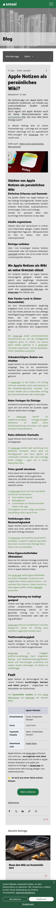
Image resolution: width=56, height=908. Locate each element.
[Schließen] (52, 884)
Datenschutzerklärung (25, 892)
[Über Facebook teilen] (9, 811)
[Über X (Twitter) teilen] (16, 811)
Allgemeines (13, 802)
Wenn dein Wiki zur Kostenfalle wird (26, 866)
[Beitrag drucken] (36, 811)
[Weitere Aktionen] (46, 70)
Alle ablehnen (15, 899)
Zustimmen (41, 899)
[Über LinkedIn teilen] (22, 811)
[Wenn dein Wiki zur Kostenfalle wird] (28, 847)
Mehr (27, 56)
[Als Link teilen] (29, 811)
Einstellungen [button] (28, 904)
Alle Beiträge (12, 56)
